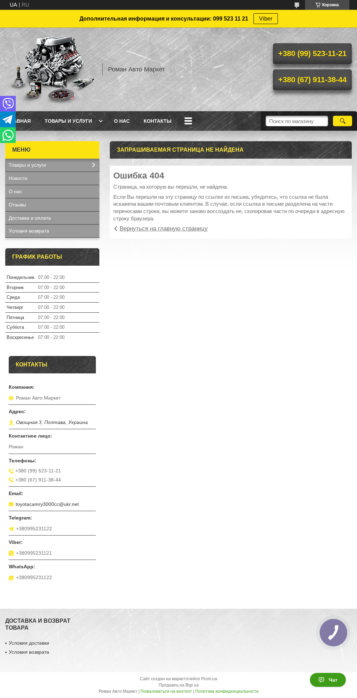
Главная (19, 121)
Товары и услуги (68, 121)
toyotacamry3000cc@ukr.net (47, 504)
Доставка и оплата (30, 218)
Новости (18, 178)
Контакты (158, 121)
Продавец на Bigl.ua (179, 685)
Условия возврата (29, 231)
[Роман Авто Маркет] (50, 69)
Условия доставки (29, 643)
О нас (122, 121)
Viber (265, 19)
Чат (333, 680)
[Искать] (342, 121)
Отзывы (17, 204)
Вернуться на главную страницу (164, 228)
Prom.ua (209, 678)
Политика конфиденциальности (227, 691)
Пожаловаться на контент (166, 691)
